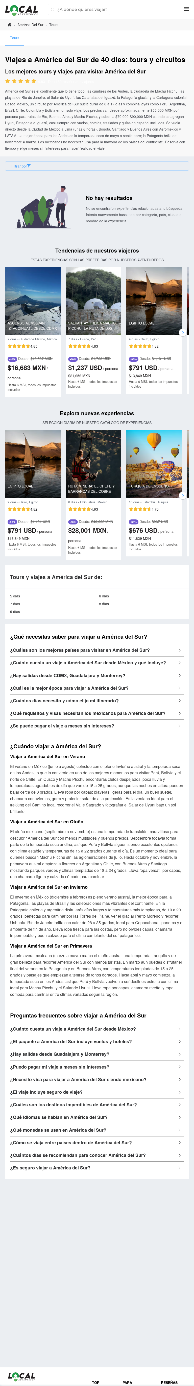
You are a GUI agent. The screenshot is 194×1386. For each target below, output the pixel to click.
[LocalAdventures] (24, 10)
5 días (15, 595)
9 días (15, 611)
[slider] (25, 81)
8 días (104, 603)
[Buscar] (52, 9)
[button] (97, 650)
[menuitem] (14, 38)
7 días (15, 603)
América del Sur (30, 24)
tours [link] (53, 24)
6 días (104, 595)
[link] (10, 25)
